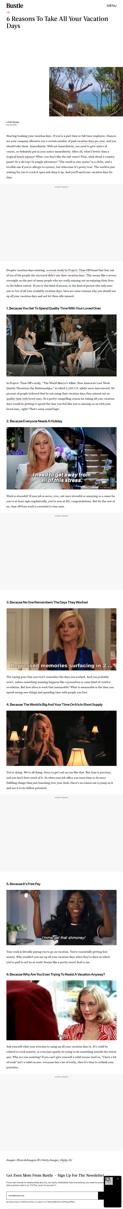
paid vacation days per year (88, 141)
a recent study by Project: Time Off (68, 270)
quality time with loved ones (24, 398)
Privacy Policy (69, 1202)
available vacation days (47, 291)
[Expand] (107, 1179)
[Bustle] (14, 5)
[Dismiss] (117, 1179)
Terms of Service (53, 1202)
